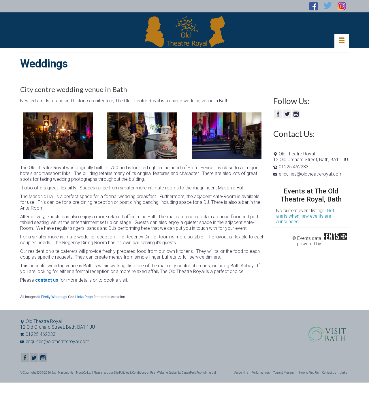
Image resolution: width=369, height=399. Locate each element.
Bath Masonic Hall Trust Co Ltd (71, 372)
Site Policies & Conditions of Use (134, 372)
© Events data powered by (306, 238)
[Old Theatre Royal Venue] (184, 31)
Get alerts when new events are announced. (305, 216)
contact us (46, 280)
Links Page (84, 296)
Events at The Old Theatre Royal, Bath (311, 195)
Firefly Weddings (54, 296)
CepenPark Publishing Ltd (199, 372)
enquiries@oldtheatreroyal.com (310, 174)
